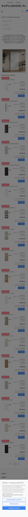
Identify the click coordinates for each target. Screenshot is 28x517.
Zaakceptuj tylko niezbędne (14, 499)
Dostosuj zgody (14, 503)
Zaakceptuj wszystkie (14, 508)
